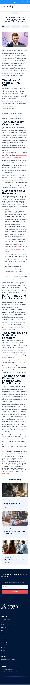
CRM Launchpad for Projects (8, 624)
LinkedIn (3, 650)
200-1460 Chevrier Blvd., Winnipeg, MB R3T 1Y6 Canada (9, 670)
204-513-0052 (4, 662)
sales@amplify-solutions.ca (8, 659)
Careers (3, 647)
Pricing (3, 630)
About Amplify (5, 642)
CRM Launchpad (5, 619)
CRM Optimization (5, 627)
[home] (7, 6)
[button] (27, 7)
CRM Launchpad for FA (7, 622)
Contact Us (4, 644)
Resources (4, 633)
